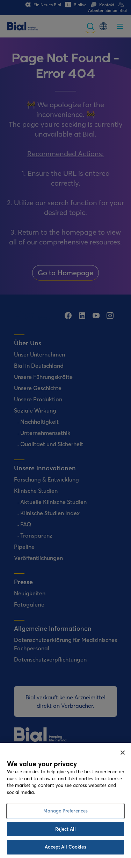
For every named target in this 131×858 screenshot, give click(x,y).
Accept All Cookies (65, 847)
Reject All (65, 829)
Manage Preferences (65, 811)
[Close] (122, 752)
